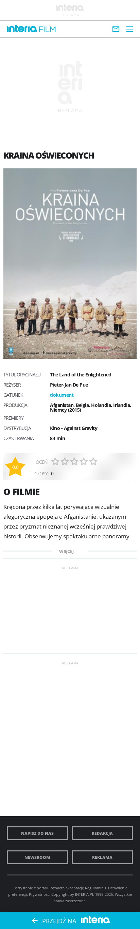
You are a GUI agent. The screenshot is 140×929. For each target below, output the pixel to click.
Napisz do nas (37, 833)
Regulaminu (95, 887)
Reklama (102, 857)
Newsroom (37, 857)
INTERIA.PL (84, 894)
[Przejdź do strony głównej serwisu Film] (47, 30)
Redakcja (102, 833)
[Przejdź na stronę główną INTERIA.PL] (22, 29)
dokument (61, 395)
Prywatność (39, 894)
